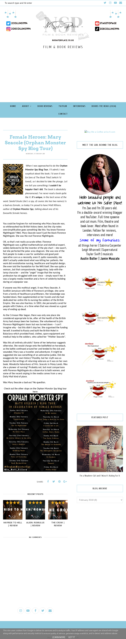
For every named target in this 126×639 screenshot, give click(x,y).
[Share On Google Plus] (65, 481)
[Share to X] (53, 481)
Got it (71, 637)
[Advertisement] (63, 72)
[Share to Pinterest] (59, 481)
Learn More (58, 637)
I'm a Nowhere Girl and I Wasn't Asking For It (100, 475)
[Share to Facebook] (47, 481)
